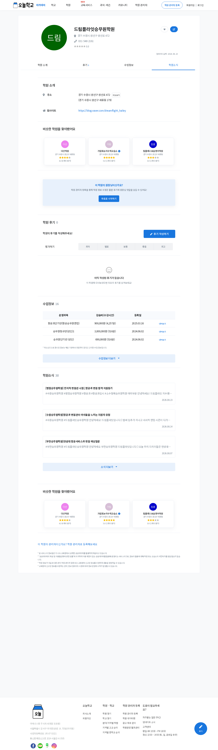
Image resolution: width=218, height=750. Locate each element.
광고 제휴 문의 (129, 723)
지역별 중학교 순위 (111, 732)
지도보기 (116, 95)
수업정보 (128, 65)
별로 (107, 246)
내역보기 (162, 323)
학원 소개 (43, 65)
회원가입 (87, 718)
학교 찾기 (107, 718)
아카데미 (41, 5)
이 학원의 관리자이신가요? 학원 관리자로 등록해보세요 (67, 544)
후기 (86, 65)
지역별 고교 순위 (110, 727)
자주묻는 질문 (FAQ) (152, 717)
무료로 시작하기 (109, 198)
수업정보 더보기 (107, 358)
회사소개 (87, 713)
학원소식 (173, 65)
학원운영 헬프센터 (131, 727)
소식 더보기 (107, 467)
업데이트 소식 (149, 722)
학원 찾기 (107, 713)
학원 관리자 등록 (172, 5)
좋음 (144, 246)
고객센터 (147, 726)
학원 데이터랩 (129, 718)
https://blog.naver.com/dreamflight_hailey (102, 110)
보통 (126, 246)
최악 (88, 246)
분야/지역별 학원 (110, 723)
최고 (163, 246)
